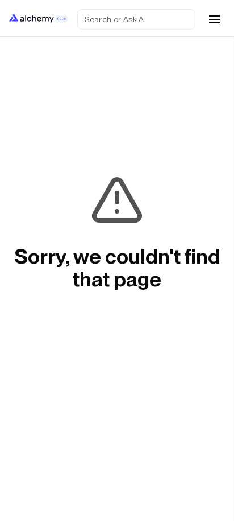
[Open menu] (214, 19)
